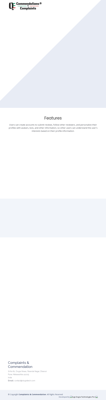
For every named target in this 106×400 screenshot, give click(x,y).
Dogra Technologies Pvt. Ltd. (87, 397)
